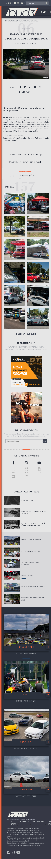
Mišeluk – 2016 (27, 575)
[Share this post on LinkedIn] (40, 86)
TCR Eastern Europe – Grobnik (30, 564)
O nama (9, 3)
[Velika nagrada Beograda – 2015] (12, 599)
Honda (40, 347)
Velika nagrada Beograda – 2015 (33, 599)
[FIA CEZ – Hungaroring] (12, 540)
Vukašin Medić (30, 44)
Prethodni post (26, 172)
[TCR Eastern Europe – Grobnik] (12, 563)
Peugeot (31, 350)
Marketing (38, 821)
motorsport (21, 350)
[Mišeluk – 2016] (12, 575)
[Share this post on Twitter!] (25, 86)
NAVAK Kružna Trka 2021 (31, 552)
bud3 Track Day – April (26, 796)
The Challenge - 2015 (26, 175)
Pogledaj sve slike (26, 334)
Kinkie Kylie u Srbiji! (26, 701)
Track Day (26, 742)
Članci (43, 12)
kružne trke (9, 350)
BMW (21, 347)
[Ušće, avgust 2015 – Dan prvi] (12, 587)
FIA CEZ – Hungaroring (31, 540)
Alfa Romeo (12, 347)
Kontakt (24, 821)
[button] (45, 3)
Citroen (27, 347)
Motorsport (19, 34)
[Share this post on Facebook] (21, 86)
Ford (34, 347)
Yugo (45, 350)
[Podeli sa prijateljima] (35, 86)
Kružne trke (35, 34)
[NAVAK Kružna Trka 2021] (12, 552)
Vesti (26, 694)
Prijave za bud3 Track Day (26, 749)
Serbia (38, 350)
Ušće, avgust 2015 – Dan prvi (33, 587)
